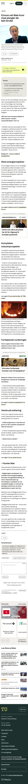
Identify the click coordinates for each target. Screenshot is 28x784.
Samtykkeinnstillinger (8, 746)
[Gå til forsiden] (3, 3)
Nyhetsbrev (5, 743)
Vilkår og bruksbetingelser (9, 749)
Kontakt (3, 769)
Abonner (19, 3)
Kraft (4, 11)
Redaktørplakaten (20, 759)
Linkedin (3, 736)
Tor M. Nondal (5, 725)
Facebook (4, 733)
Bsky (2, 740)
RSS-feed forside (6, 730)
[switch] (24, 70)
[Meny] (25, 3)
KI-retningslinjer (6, 752)
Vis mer (6, 93)
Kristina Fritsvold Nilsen (9, 719)
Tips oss (22, 709)
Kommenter (14, 53)
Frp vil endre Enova (14, 457)
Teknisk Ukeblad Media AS (15, 775)
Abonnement (5, 764)
